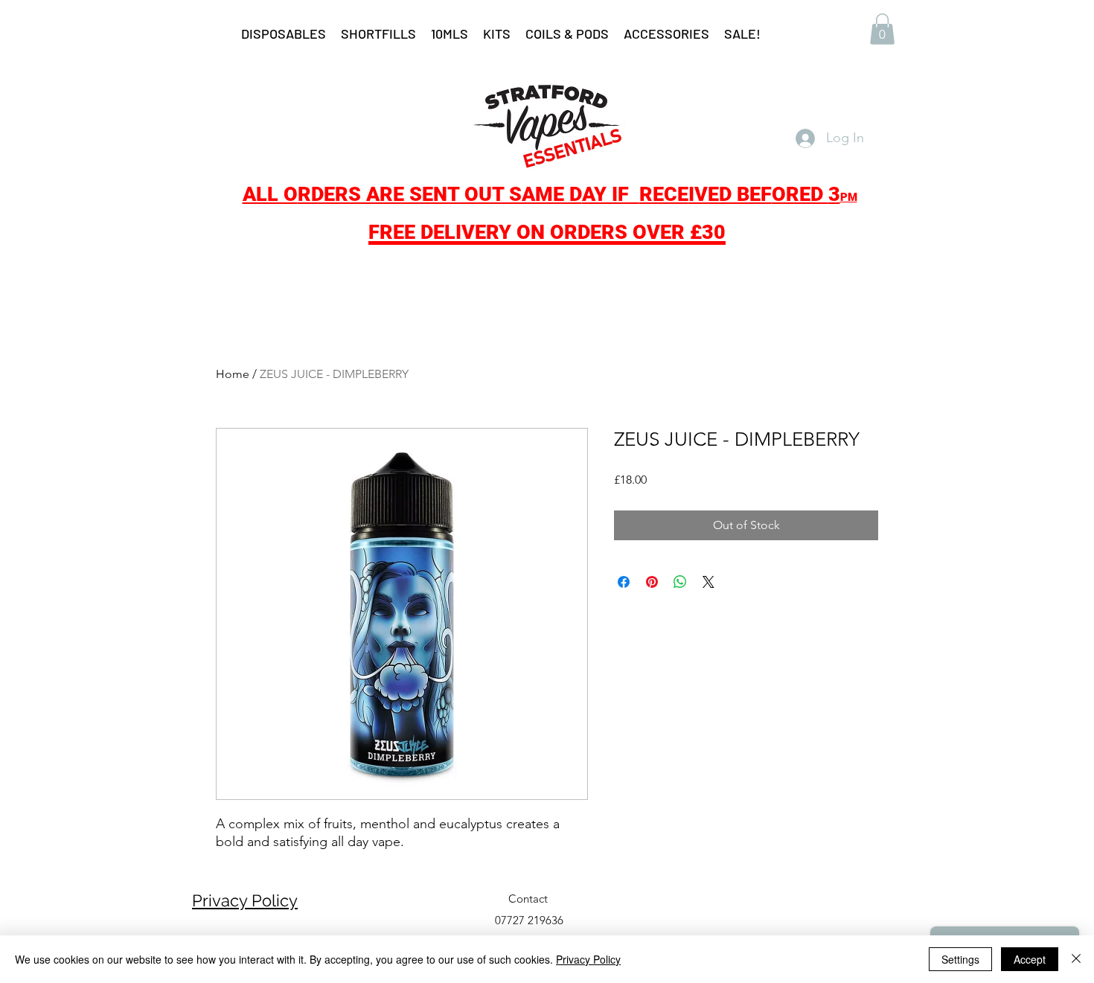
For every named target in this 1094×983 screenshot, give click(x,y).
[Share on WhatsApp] (680, 582)
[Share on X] (708, 582)
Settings (960, 959)
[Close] (1076, 959)
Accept (1030, 959)
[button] (882, 29)
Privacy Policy (245, 900)
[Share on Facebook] (624, 582)
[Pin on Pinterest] (652, 582)
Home (232, 374)
